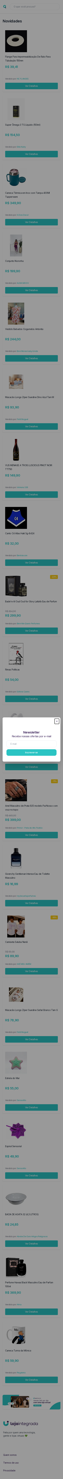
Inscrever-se (31, 752)
